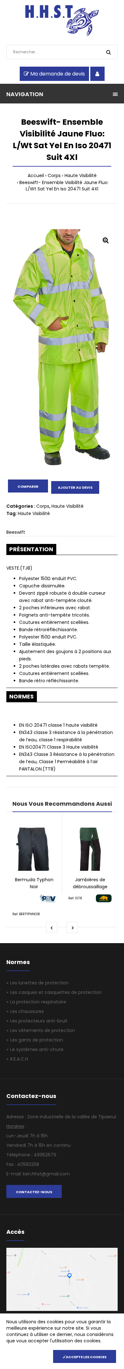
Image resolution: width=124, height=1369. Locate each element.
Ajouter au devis (75, 487)
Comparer (27, 486)
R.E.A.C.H (19, 1059)
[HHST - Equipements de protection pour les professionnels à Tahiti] (62, 35)
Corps (54, 175)
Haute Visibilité (81, 175)
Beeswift (15, 532)
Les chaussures (27, 1011)
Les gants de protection (36, 1040)
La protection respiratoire (38, 1002)
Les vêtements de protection (42, 1030)
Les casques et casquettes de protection (56, 992)
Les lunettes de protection (39, 983)
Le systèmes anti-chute (37, 1049)
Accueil (36, 175)
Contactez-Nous (34, 1191)
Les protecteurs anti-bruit (38, 1021)
